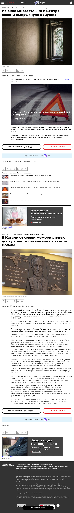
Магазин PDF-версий (46, 464)
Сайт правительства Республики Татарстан (15, 296)
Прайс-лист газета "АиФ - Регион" (26, 468)
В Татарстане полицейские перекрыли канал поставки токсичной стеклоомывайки (35, 200)
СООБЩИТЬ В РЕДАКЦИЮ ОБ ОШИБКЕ (61, 471)
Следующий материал (38, 507)
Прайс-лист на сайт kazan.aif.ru (47, 468)
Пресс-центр (35, 464)
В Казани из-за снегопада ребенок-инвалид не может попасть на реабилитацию (34, 181)
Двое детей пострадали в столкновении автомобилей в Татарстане (41, 113)
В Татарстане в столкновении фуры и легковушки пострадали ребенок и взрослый (35, 187)
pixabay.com (5, 66)
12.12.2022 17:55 (6, 8)
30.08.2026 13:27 (6, 234)
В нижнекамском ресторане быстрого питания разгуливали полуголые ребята (34, 194)
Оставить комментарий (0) (58, 147)
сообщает (65, 79)
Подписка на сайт (47, 466)
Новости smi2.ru (8, 227)
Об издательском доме (23, 464)
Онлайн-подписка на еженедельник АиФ (28, 466)
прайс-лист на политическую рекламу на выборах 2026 (32, 471)
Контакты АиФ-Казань (61, 466)
